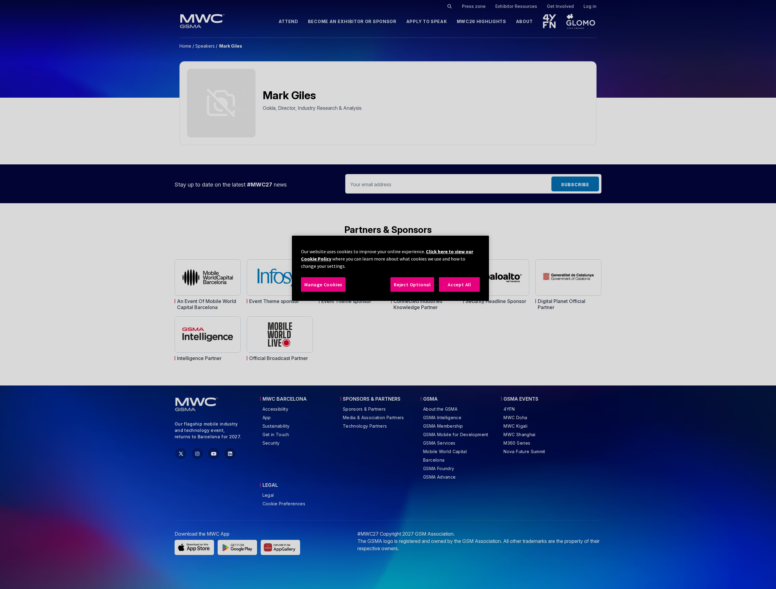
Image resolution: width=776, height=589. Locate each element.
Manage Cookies (323, 284)
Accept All (459, 284)
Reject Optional (412, 284)
